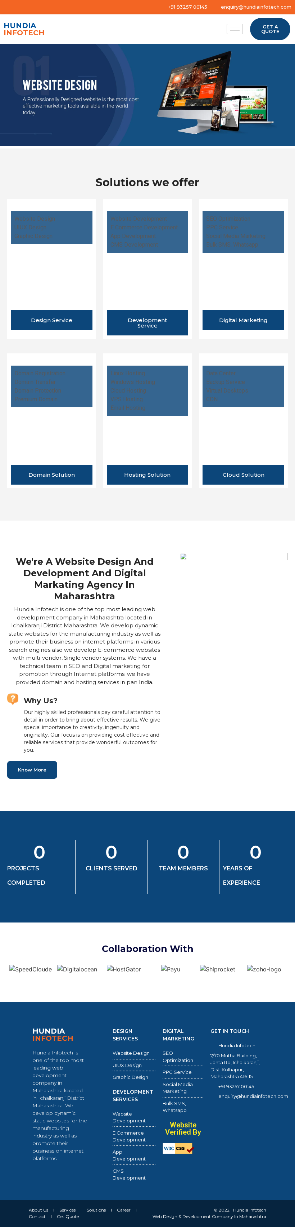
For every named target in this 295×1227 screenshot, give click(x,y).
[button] (7, 96)
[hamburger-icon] (235, 29)
